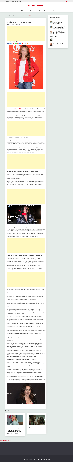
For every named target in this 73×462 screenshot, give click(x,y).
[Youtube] (22, 43)
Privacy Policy (18, 1)
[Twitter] (10, 43)
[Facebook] (8, 43)
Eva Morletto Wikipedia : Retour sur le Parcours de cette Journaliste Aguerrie (14, 430)
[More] (27, 43)
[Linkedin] (12, 43)
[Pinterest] (14, 43)
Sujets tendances (33, 10)
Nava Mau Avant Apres (35, 429)
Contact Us (12, 1)
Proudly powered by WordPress (29, 459)
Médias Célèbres (36, 5)
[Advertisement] (26, 33)
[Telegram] (24, 43)
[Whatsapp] (16, 43)
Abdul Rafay (18, 24)
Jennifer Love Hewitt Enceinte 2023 (14, 108)
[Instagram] (18, 43)
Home (19, 10)
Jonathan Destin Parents (5, 440)
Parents (27, 10)
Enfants (22, 10)
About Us (7, 1)
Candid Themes (47, 459)
